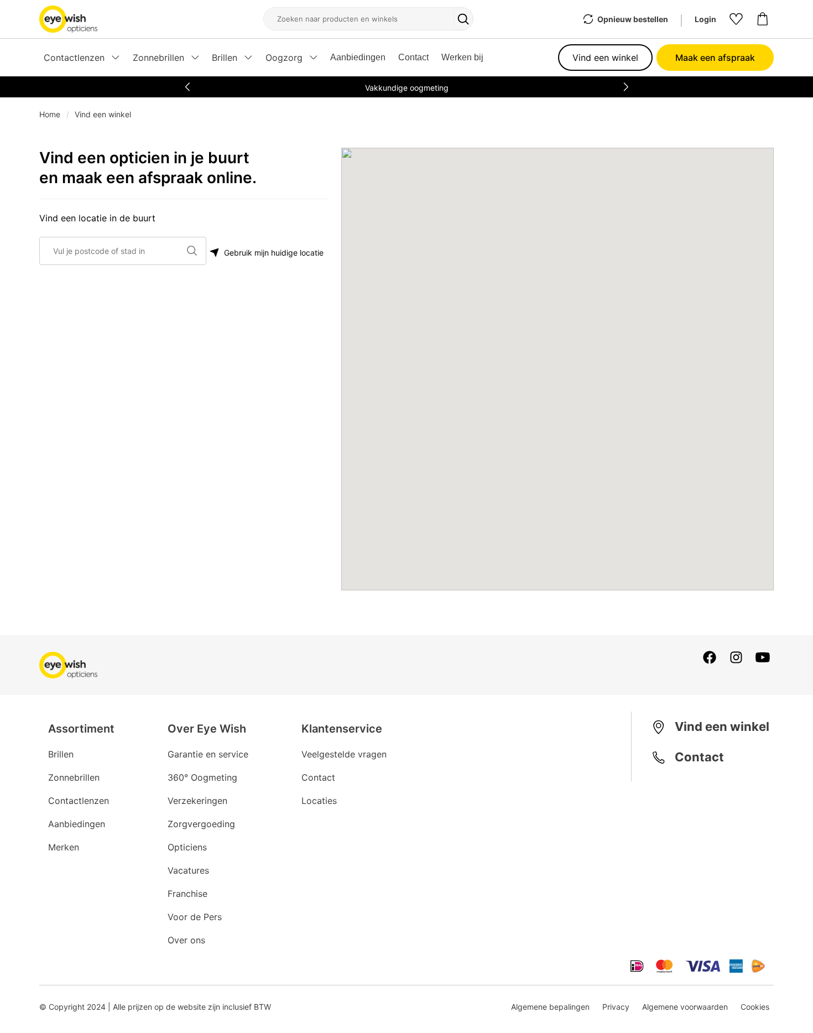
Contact (413, 57)
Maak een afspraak (715, 57)
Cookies (755, 1006)
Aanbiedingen (357, 57)
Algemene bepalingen (550, 1006)
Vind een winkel (605, 57)
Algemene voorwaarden (685, 1006)
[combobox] (118, 250)
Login (705, 19)
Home (49, 114)
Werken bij (462, 57)
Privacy (615, 1006)
